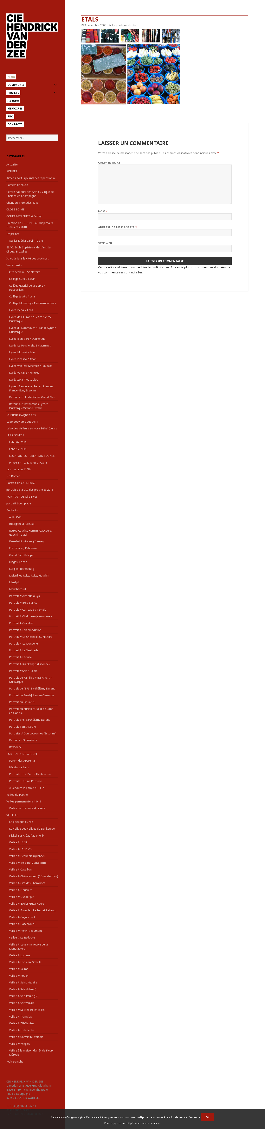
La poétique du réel (21, 822)
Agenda (13, 100)
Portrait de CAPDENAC (21, 483)
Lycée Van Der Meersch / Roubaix (30, 366)
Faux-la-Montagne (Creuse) (26, 541)
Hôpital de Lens (19, 767)
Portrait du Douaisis (22, 702)
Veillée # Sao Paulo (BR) (24, 996)
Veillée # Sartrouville (22, 1003)
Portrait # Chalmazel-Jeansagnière (30, 616)
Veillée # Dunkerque (21, 897)
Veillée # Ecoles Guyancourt (26, 903)
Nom (103, 211)
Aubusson (15, 517)
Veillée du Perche (17, 794)
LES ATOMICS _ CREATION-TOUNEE (32, 456)
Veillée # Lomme (19, 955)
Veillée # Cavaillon (20, 869)
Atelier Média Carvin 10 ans (26, 240)
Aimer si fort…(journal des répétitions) (30, 178)
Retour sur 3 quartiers (23, 740)
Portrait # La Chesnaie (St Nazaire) (31, 637)
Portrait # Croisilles (21, 623)
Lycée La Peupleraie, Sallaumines (30, 345)
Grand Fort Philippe (21, 555)
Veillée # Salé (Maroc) (22, 989)
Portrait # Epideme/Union (25, 630)
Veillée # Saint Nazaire (23, 982)
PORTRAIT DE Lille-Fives (21, 496)
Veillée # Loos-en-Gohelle (25, 962)
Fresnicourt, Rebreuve (23, 548)
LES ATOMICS (15, 435)
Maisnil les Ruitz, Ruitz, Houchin (29, 575)
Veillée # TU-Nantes (21, 1023)
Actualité (12, 164)
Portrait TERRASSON (22, 726)
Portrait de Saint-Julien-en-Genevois (31, 695)
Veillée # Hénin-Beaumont (25, 931)
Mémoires (15, 108)
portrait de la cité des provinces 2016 (29, 489)
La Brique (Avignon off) (21, 415)
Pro (10, 116)
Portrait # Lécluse (20, 657)
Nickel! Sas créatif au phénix (26, 835)
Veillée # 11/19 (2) (20, 849)
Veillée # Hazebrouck (22, 924)
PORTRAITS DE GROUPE (22, 754)
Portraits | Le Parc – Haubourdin (30, 774)
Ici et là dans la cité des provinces (27, 258)
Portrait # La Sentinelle (23, 650)
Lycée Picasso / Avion (22, 359)
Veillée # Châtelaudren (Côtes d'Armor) (33, 876)
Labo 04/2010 (18, 442)
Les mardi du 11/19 (18, 469)
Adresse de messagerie (117, 227)
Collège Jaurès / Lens (22, 296)
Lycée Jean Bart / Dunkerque (27, 338)
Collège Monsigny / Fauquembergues (32, 303)
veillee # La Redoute (22, 937)
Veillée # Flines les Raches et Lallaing (32, 910)
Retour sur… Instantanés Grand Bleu (32, 397)
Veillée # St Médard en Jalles (27, 1010)
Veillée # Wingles (19, 1043)
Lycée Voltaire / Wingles (24, 372)
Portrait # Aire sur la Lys (24, 596)
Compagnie (16, 85)
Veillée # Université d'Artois (26, 1037)
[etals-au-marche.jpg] (164, 67)
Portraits (12, 510)
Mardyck (14, 582)
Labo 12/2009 (18, 449)
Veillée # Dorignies (20, 890)
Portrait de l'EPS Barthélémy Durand (32, 688)
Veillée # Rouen (19, 975)
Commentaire (109, 162)
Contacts (15, 124)
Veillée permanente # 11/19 (23, 801)
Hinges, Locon (18, 562)
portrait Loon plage (18, 503)
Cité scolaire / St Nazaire (24, 272)
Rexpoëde (15, 747)
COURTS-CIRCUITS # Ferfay (24, 216)
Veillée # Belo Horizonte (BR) (27, 862)
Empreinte (12, 234)
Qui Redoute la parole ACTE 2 (25, 788)
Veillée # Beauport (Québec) (27, 856)
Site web (105, 243)
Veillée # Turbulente (21, 1030)
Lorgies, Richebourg (21, 569)
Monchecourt (17, 589)
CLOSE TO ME (15, 209)
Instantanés (14, 265)
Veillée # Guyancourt (22, 917)
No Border (13, 476)
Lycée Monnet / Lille (22, 352)
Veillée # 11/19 (18, 842)
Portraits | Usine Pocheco (25, 781)
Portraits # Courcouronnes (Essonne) (32, 733)
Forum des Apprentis (22, 760)
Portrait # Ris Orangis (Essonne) (29, 664)
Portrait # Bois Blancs (23, 602)
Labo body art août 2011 (22, 421)
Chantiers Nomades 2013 (22, 202)
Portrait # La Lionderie (23, 643)
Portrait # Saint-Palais (23, 671)
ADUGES (11, 171)
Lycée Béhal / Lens (21, 310)
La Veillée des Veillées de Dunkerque (32, 828)
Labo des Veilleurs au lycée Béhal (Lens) (31, 428)
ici (159, 1123)
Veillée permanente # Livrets (27, 808)
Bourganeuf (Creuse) (22, 524)
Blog (11, 77)
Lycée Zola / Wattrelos (23, 379)
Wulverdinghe (14, 1061)
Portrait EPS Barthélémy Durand (29, 719)
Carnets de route (17, 185)
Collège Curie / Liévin (22, 279)
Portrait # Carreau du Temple (27, 609)
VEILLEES (12, 815)
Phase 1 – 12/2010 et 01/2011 (28, 462)
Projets (13, 93)
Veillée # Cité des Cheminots (27, 883)
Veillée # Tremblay (20, 1016)
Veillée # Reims (18, 969)
